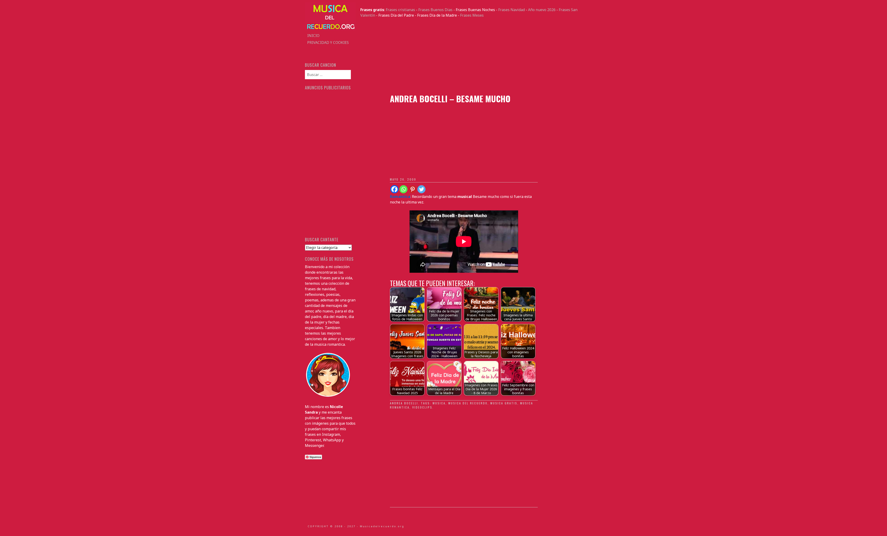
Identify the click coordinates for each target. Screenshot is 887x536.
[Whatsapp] (403, 189)
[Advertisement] (471, 56)
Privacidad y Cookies (328, 42)
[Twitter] (421, 189)
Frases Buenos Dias (435, 9)
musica (439, 403)
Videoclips (422, 407)
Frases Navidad (511, 9)
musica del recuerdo (468, 403)
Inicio (313, 35)
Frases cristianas (400, 9)
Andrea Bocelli (404, 403)
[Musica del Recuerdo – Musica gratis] (330, 29)
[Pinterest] (412, 189)
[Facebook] (394, 189)
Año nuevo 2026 (542, 9)
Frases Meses (472, 15)
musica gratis (503, 403)
